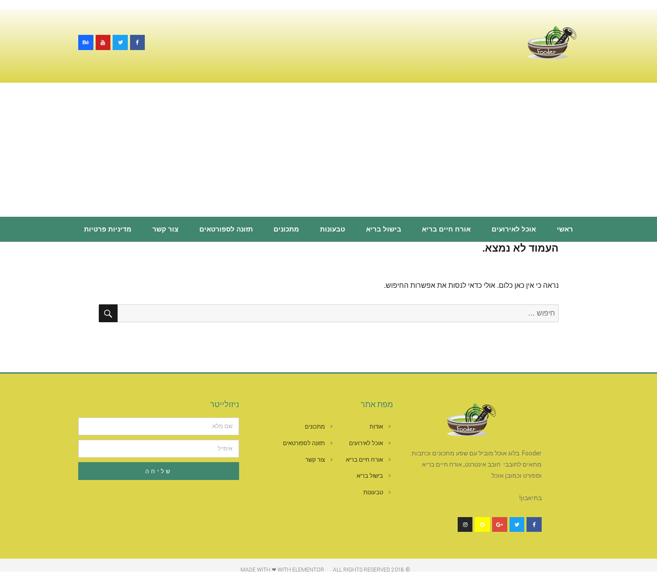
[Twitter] (120, 42)
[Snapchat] (482, 524)
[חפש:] (338, 313)
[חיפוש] (108, 313)
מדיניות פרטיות (107, 229)
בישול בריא (383, 229)
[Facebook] (137, 42)
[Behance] (85, 42)
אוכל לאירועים (514, 229)
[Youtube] (103, 42)
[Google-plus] (499, 524)
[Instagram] (465, 524)
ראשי (565, 229)
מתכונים (286, 229)
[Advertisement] (328, 150)
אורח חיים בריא (446, 229)
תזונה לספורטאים (226, 229)
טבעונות (332, 229)
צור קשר (165, 229)
